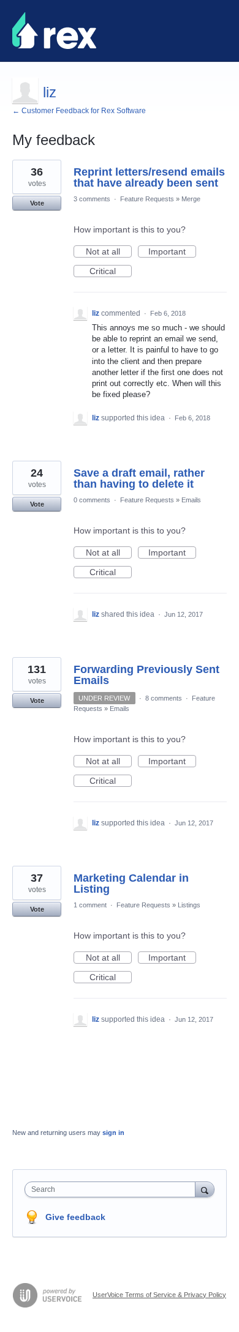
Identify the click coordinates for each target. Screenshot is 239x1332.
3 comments (92, 199)
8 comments (163, 698)
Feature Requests (147, 199)
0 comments (92, 500)
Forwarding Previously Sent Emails (146, 674)
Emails (191, 500)
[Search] (204, 1189)
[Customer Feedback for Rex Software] (54, 30)
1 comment (90, 905)
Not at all (109, 252)
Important (172, 252)
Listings (189, 905)
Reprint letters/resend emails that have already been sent (149, 177)
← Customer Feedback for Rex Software (79, 110)
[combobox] (113, 1189)
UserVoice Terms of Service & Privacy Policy (159, 1294)
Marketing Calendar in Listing (131, 883)
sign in (113, 1132)
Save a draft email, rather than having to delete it (139, 478)
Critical (110, 271)
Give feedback (75, 1217)
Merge (190, 199)
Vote (37, 203)
